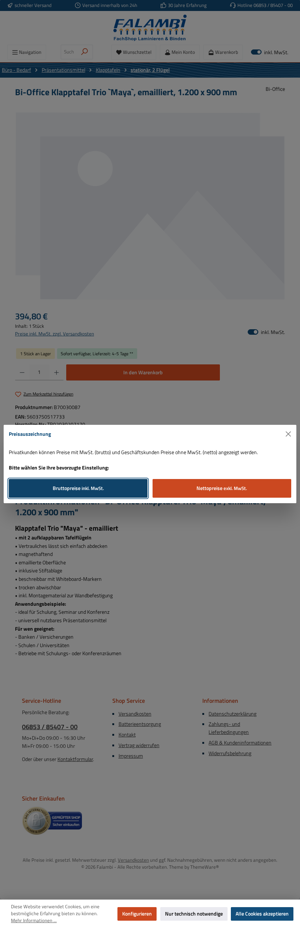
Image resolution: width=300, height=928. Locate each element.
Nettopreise (221, 488)
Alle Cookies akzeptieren (262, 914)
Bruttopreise (78, 488)
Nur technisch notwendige (194, 914)
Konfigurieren (137, 914)
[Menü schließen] (288, 434)
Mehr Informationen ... (34, 920)
